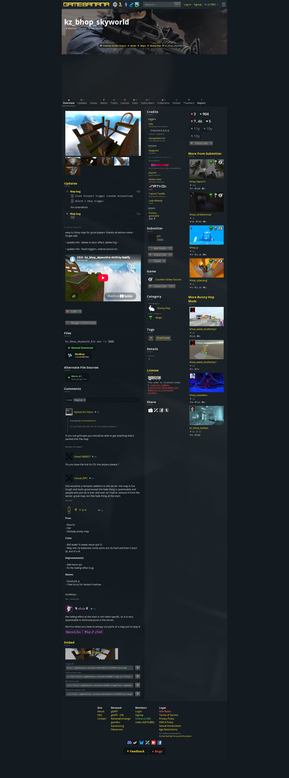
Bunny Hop (155, 45)
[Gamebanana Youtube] (153, 742)
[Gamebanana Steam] (135, 742)
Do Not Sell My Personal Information (175, 736)
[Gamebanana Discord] (129, 742)
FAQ (99, 715)
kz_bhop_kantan (199, 428)
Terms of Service (168, 715)
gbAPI (114, 711)
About (100, 711)
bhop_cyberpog (198, 280)
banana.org (117, 726)
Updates (70, 183)
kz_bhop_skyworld (173, 45)
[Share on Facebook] (161, 410)
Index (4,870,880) (144, 722)
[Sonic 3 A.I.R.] (120, 5)
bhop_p (194, 247)
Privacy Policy (166, 718)
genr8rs (115, 722)
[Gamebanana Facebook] (159, 742)
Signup (198, 4)
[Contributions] (155, 123)
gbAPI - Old (117, 715)
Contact (101, 718)
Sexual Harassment (170, 726)
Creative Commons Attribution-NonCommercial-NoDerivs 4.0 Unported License (163, 389)
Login (138, 711)
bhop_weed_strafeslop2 (203, 329)
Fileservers (117, 729)
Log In (187, 4)
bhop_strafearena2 (200, 214)
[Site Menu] (223, 4)
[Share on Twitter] (156, 410)
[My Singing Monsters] (137, 5)
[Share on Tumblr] (166, 410)
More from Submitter (205, 153)
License (152, 370)
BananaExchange (121, 718)
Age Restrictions (168, 729)
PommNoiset (88, 420)
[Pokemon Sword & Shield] (126, 5)
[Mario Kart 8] (131, 5)
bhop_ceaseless (198, 395)
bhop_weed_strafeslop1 (203, 362)
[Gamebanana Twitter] (147, 742)
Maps (143, 45)
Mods (133, 45)
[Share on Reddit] (150, 410)
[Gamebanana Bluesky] (141, 742)
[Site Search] (177, 4)
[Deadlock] (115, 5)
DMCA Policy (166, 722)
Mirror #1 (76, 376)
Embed (69, 642)
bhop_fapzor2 (197, 181)
